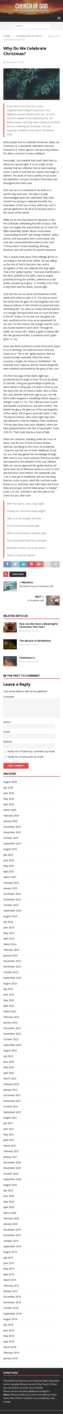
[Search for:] (31, 25)
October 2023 (10, 972)
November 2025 (12, 832)
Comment (8, 696)
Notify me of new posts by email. (25, 756)
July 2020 (8, 1190)
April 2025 (8, 871)
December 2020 (12, 1162)
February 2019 (11, 1285)
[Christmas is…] (10, 661)
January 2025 (10, 888)
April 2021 (8, 1140)
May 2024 (8, 933)
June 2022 (8, 1061)
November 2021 (12, 1100)
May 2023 (8, 1000)
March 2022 (9, 1078)
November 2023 (12, 966)
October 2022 (10, 1039)
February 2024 (11, 949)
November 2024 (12, 899)
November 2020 (12, 1168)
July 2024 (8, 921)
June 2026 (8, 793)
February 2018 (11, 1352)
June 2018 (8, 1330)
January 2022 (10, 1089)
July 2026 (8, 787)
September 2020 (12, 1179)
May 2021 (8, 1134)
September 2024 (12, 910)
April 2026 (8, 804)
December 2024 (12, 893)
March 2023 (9, 1011)
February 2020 (11, 1218)
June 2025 (8, 860)
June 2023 (8, 994)
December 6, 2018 (15, 62)
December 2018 (12, 1296)
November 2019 (12, 1235)
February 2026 (11, 815)
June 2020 (8, 1195)
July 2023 (8, 989)
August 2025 (10, 849)
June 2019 (8, 1263)
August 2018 (10, 1319)
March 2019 (9, 1279)
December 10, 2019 (30, 630)
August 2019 (10, 1251)
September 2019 (12, 1246)
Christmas (18, 574)
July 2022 (8, 1056)
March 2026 (9, 809)
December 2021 (12, 1095)
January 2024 (10, 955)
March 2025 (9, 877)
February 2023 (11, 1017)
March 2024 (9, 944)
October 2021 (10, 1106)
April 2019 (8, 1274)
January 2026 (10, 821)
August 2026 (10, 781)
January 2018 (10, 1358)
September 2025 (12, 843)
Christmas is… (27, 657)
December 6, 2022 (30, 644)
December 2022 (12, 1028)
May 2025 (8, 865)
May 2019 (8, 1268)
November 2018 (12, 1302)
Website (7, 741)
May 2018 (8, 1335)
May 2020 (8, 1201)
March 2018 (9, 1347)
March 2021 (9, 1145)
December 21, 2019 (30, 661)
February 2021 (11, 1151)
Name (7, 722)
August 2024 (10, 916)
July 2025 (8, 854)
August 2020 (10, 1184)
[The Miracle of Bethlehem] (10, 644)
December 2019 (12, 1229)
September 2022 (12, 1045)
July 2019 (8, 1257)
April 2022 (8, 1072)
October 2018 (10, 1307)
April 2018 (8, 1341)
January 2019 (10, 1291)
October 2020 (10, 1173)
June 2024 (8, 927)
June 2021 (8, 1128)
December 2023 (12, 961)
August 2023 (10, 983)
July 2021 (8, 1123)
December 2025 (12, 826)
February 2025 (11, 882)
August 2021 (10, 1117)
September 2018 (12, 1313)
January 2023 (10, 1022)
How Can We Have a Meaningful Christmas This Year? (38, 625)
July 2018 (8, 1324)
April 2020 (8, 1207)
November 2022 (12, 1033)
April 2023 (8, 1005)
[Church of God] (31, 12)
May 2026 (8, 798)
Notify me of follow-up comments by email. (31, 751)
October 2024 (10, 905)
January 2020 (10, 1223)
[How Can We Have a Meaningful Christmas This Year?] (10, 627)
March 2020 (9, 1212)
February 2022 (11, 1084)
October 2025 (10, 837)
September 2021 (12, 1112)
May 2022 (8, 1067)
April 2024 (8, 938)
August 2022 (10, 1050)
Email (6, 731)
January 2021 (10, 1156)
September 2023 (12, 977)
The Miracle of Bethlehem (35, 640)
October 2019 (10, 1240)
